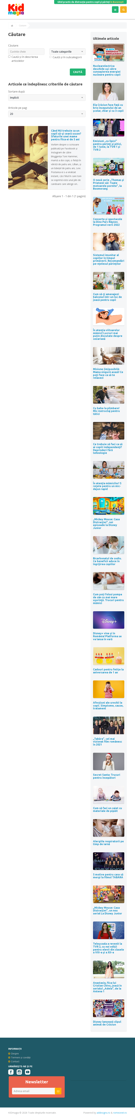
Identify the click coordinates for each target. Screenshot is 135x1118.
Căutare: (13, 45)
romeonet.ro (120, 1112)
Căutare (22, 26)
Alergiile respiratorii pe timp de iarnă (108, 843)
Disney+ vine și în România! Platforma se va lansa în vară (107, 636)
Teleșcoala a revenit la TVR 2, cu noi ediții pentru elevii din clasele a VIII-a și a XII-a (108, 948)
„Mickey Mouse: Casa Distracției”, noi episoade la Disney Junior (106, 523)
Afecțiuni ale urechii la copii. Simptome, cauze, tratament (108, 705)
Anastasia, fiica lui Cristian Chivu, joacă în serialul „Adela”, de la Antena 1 (107, 987)
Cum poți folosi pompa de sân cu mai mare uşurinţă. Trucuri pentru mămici (108, 599)
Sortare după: (16, 91)
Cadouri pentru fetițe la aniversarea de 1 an (108, 671)
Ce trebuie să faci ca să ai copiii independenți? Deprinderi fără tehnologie (107, 448)
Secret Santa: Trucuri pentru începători (106, 776)
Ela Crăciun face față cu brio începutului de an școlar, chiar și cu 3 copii (108, 107)
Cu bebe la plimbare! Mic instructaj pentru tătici (106, 411)
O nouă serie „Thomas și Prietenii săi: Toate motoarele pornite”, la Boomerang (108, 184)
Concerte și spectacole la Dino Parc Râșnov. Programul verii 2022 (107, 222)
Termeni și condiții (20, 1057)
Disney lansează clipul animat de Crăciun (107, 1023)
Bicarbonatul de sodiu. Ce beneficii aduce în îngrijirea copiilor (107, 561)
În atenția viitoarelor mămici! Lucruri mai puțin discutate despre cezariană (107, 334)
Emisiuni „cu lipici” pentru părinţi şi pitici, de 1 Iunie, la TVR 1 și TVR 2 (107, 145)
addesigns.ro (103, 1112)
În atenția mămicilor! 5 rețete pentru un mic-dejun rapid (107, 486)
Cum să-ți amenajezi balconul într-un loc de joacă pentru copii (107, 297)
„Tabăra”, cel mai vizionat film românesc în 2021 (107, 741)
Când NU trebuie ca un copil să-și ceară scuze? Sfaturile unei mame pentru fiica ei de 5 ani (66, 135)
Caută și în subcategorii (67, 57)
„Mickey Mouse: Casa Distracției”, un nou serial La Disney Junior (107, 910)
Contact (15, 1061)
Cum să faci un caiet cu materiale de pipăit (107, 810)
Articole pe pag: (17, 108)
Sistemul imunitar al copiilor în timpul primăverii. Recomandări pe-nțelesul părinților (108, 259)
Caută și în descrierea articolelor (25, 59)
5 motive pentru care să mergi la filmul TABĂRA (108, 876)
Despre (15, 1053)
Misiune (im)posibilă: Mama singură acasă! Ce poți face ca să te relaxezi (108, 373)
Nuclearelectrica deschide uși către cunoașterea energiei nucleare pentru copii (107, 70)
